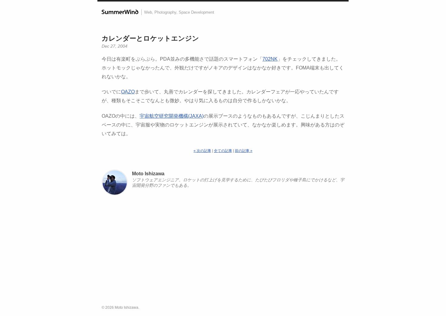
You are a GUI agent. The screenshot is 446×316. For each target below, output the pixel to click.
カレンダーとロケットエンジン (150, 38)
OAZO (128, 91)
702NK (270, 59)
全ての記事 (223, 151)
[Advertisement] (223, 252)
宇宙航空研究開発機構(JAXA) (172, 116)
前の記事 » (243, 151)
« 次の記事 (202, 151)
